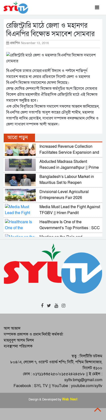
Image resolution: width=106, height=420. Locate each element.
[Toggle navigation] (97, 7)
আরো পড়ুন (17, 137)
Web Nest (69, 399)
